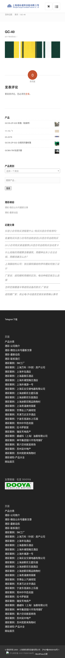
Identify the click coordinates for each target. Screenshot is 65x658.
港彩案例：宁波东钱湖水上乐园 (21, 418)
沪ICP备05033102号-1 (50, 649)
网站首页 (9, 461)
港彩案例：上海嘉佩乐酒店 (19, 375)
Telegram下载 (11, 319)
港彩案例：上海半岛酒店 (18, 371)
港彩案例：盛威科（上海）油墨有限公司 (26, 435)
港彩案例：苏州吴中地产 (18, 448)
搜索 (8, 188)
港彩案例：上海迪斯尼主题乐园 (21, 393)
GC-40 (10, 31)
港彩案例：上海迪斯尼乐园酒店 (21, 397)
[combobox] (32, 171)
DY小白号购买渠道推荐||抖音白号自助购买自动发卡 (32, 245)
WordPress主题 (41, 654)
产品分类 (9, 341)
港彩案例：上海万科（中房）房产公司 (25, 367)
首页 (16, 14)
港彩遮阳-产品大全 (15, 457)
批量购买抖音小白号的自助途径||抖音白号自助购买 (31, 238)
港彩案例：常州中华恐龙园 (19, 423)
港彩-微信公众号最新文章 (16, 207)
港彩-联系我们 (12, 358)
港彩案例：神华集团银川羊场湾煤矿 (24, 440)
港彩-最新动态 (11, 212)
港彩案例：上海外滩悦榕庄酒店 (21, 380)
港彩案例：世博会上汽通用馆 (20, 410)
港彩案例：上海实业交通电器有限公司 (25, 388)
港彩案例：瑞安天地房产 (18, 431)
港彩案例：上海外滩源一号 (19, 384)
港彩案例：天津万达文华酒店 (20, 414)
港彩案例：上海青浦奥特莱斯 (20, 405)
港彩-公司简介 (12, 345)
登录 (27, 93)
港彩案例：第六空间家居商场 (20, 444)
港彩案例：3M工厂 (15, 363)
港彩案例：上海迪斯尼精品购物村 (22, 401)
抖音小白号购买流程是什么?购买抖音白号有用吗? (31, 230)
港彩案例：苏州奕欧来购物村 (20, 453)
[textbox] (32, 171)
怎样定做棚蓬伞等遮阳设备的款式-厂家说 (26, 287)
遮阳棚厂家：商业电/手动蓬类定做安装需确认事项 (31, 294)
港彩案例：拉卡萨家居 (17, 427)
